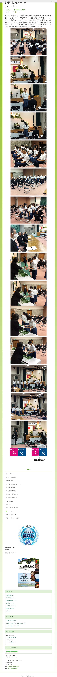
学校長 (18, 12)
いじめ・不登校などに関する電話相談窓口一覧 (15, 623)
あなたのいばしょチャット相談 (12, 625)
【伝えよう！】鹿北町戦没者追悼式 (15, 10)
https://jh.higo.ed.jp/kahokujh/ (12, 668)
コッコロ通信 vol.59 (11, 641)
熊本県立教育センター (10, 597)
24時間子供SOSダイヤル (11, 620)
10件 (15, 6)
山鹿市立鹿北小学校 (10, 608)
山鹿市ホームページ (10, 603)
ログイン (53, 1)
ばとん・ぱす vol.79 (11, 637)
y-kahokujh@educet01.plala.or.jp (13, 666)
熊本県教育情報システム (11, 600)
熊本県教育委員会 (10, 595)
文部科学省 (8, 610)
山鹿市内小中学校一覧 (10, 605)
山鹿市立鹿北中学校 (8, 1)
